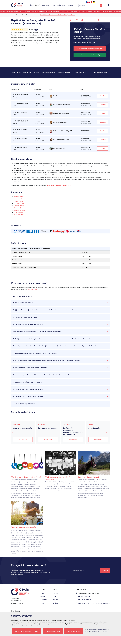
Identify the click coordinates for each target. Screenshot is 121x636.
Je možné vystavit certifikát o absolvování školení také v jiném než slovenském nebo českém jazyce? (46, 360)
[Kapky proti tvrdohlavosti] (94, 463)
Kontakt (55, 600)
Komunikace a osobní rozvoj (30, 15)
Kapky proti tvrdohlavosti (88, 477)
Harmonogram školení (49, 72)
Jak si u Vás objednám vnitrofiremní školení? (28, 324)
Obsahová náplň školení (31, 72)
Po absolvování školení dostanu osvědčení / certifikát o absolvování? (36, 353)
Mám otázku (75, 20)
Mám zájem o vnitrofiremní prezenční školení (90, 48)
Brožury (55, 603)
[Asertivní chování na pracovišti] (27, 513)
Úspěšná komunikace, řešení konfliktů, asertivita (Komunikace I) (57, 15)
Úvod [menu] (31, 5)
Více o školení (23, 439)
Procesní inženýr (19, 203)
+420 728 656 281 (101, 72)
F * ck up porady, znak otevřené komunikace (57, 478)
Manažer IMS (18, 199)
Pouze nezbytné (73, 631)
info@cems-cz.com (84, 600)
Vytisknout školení (104, 20)
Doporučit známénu (89, 20)
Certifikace (43, 600)
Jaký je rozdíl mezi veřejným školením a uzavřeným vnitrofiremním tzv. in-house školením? (43, 310)
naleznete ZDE (32, 290)
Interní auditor (18, 197)
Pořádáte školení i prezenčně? (23, 303)
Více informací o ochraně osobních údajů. (97, 629)
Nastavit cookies (53, 631)
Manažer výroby (19, 206)
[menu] (108, 5)
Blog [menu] (63, 5)
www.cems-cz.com (84, 603)
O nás (42, 603)
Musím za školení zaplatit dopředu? (25, 404)
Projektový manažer (20, 208)
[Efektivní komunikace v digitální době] (27, 463)
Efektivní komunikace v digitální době (26, 477)
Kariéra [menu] (59, 5)
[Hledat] (101, 5)
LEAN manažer (18, 212)
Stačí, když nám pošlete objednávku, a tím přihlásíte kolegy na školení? (37, 331)
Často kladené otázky (81, 72)
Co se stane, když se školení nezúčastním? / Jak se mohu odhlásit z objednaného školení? (43, 375)
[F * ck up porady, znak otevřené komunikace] (60, 463)
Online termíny (16, 72)
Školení (18, 15)
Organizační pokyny (64, 72)
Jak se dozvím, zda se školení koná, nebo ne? (28, 396)
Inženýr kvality (18, 201)
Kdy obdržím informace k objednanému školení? (29, 389)
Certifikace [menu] (45, 5)
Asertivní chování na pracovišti (23, 527)
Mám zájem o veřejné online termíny (90, 55)
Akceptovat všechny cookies (26, 631)
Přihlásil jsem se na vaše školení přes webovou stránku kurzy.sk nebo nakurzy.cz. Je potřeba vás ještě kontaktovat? (51, 339)
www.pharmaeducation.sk (101, 603)
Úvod (12, 15)
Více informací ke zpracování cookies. (96, 631)
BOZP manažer (18, 215)
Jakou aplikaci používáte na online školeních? (28, 382)
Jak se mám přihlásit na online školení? (26, 317)
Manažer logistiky (19, 210)
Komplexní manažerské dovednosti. (59, 185)
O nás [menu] (53, 5)
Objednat (102, 96)
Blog (54, 596)
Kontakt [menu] (70, 5)
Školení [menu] (37, 5)
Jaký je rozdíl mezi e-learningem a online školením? (30, 368)
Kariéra (55, 593)
